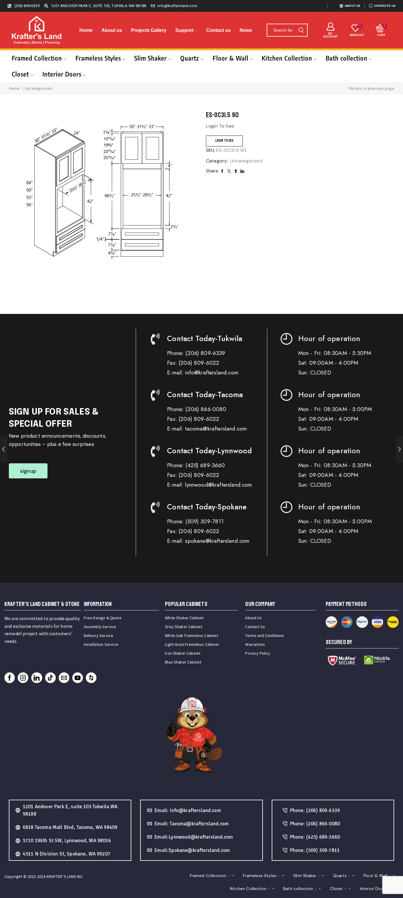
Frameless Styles (98, 58)
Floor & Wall (230, 58)
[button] (28, 470)
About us (111, 30)
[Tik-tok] (50, 677)
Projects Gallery (148, 30)
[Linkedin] (36, 677)
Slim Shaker (150, 58)
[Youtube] (77, 677)
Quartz (189, 58)
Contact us (218, 30)
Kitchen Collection (287, 58)
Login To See (224, 140)
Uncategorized (38, 88)
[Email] (64, 677)
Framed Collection (37, 58)
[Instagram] (23, 677)
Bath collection (346, 58)
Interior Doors (61, 74)
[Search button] (301, 30)
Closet (20, 74)
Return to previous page (372, 88)
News (246, 30)
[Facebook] (9, 677)
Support (184, 30)
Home (86, 30)
